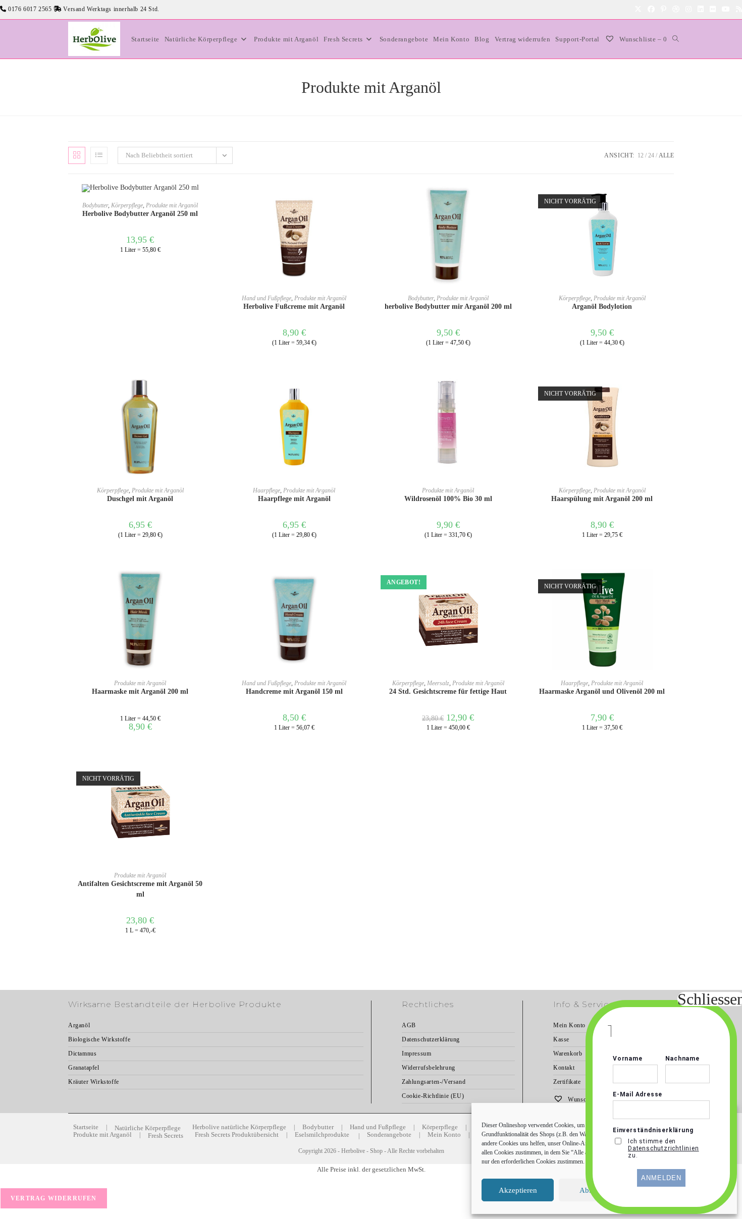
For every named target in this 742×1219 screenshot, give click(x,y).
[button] (363, 211)
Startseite (85, 1127)
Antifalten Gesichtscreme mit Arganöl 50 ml (140, 889)
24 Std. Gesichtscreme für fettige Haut (448, 691)
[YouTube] (726, 10)
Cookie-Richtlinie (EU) (433, 1095)
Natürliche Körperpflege (148, 1128)
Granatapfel (83, 1067)
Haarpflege (266, 490)
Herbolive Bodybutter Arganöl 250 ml (140, 213)
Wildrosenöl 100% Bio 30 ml (448, 499)
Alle (666, 155)
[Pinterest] (663, 10)
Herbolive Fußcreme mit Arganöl (294, 306)
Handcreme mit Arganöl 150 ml (294, 691)
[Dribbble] (675, 10)
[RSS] (737, 10)
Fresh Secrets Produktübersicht (237, 1134)
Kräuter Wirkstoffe (93, 1081)
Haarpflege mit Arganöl (294, 499)
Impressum (416, 1053)
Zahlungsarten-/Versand (433, 1081)
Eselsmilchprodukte (322, 1134)
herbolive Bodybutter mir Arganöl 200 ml (448, 306)
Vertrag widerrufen (54, 1198)
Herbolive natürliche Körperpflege (239, 1127)
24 (651, 155)
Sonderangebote (389, 1134)
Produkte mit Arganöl (172, 205)
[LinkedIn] (701, 10)
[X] (638, 10)
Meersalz (438, 683)
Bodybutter (95, 205)
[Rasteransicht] (76, 155)
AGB (409, 1025)
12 (641, 155)
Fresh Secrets (165, 1135)
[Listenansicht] (99, 155)
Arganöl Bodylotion (602, 306)
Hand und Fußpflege (266, 298)
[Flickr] (713, 10)
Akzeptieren (518, 1190)
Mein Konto (444, 1134)
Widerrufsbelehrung (428, 1067)
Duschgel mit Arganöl (140, 499)
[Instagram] (688, 10)
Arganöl (79, 1025)
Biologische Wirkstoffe (99, 1039)
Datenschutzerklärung (431, 1039)
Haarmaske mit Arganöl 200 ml (140, 691)
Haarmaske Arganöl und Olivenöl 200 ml (602, 691)
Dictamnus (82, 1053)
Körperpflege (127, 205)
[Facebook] (651, 10)
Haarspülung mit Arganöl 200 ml (602, 499)
